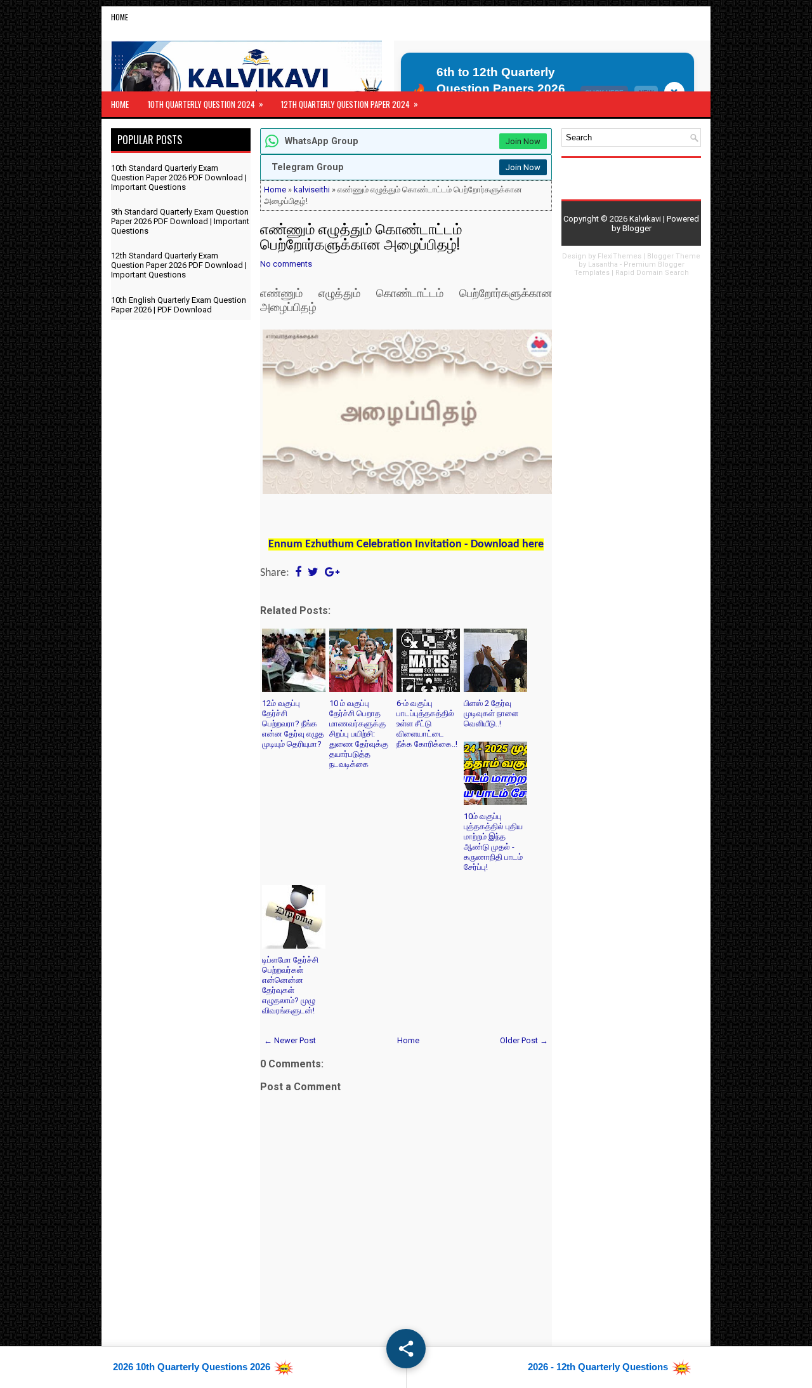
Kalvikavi (645, 219)
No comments (286, 264)
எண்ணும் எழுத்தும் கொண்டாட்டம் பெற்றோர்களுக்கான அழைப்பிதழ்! (361, 235)
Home (119, 16)
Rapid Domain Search (652, 273)
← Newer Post (290, 1040)
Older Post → (524, 1040)
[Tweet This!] (313, 573)
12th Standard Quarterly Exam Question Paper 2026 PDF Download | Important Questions (179, 265)
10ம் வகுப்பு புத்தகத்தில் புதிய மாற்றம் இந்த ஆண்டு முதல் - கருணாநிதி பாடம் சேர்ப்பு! (493, 841)
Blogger (637, 228)
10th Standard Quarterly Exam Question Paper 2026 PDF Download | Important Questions (179, 177)
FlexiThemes (619, 256)
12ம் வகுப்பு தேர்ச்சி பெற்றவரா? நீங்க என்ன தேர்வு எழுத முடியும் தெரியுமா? (293, 723)
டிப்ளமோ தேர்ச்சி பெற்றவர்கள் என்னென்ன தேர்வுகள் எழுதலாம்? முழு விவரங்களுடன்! (290, 985)
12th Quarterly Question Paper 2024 (349, 103)
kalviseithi (312, 189)
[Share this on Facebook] (298, 573)
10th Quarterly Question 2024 (205, 103)
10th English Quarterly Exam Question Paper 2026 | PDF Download (178, 304)
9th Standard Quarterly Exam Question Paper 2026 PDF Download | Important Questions (180, 221)
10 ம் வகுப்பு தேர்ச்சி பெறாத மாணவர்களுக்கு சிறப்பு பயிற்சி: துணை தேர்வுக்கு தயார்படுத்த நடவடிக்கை (358, 733)
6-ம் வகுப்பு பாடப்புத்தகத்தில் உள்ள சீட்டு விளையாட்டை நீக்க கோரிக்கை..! (426, 723)
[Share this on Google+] (332, 573)
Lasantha (603, 264)
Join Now (523, 141)
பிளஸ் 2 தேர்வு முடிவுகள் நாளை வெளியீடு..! (491, 713)
